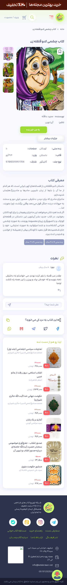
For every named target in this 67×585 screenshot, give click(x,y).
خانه (62, 29)
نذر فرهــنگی (52, 537)
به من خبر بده (33, 129)
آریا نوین (49, 122)
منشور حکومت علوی (31, 466)
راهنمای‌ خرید (36, 530)
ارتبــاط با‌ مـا (37, 537)
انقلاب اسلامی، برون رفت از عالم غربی (26, 374)
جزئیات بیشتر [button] (50, 138)
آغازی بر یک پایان (34, 419)
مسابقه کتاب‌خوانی (16, 530)
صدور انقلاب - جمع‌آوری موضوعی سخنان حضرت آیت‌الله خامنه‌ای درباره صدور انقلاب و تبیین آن (25, 446)
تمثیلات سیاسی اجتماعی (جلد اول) (24, 349)
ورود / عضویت (11, 17)
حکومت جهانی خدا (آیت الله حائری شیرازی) (25, 397)
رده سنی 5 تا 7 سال (34, 242)
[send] (9, 305)
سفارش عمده (52, 530)
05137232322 (46, 571)
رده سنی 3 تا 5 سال (54, 242)
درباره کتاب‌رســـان (18, 537)
